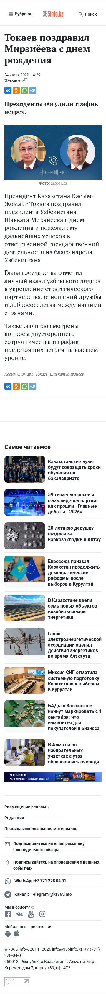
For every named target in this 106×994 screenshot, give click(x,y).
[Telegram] (32, 90)
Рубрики (22, 14)
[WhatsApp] (24, 90)
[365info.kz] (53, 14)
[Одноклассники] (16, 90)
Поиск (90, 14)
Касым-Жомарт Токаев (26, 374)
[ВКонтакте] (7, 90)
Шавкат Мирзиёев (67, 374)
